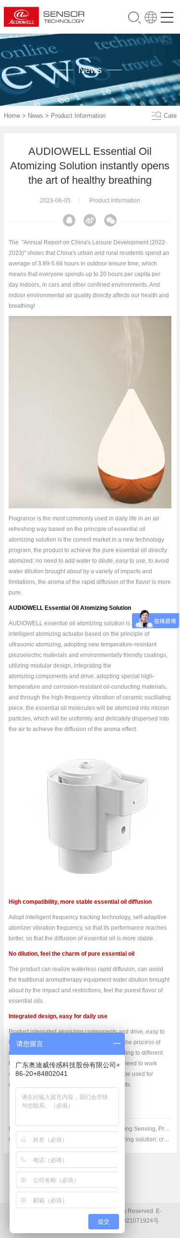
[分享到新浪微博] (90, 220)
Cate (170, 115)
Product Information (78, 115)
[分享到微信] (110, 220)
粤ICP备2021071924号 (128, 1220)
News (35, 115)
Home (12, 115)
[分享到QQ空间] (69, 220)
